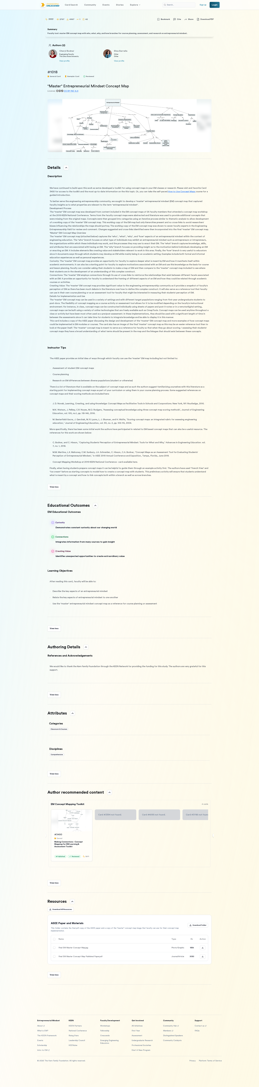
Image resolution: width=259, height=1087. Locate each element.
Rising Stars (74, 1036)
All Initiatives (137, 1026)
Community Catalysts (172, 1040)
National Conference (78, 1031)
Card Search (71, 5)
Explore (134, 5)
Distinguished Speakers (173, 1036)
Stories (120, 5)
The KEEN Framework (47, 1036)
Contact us (199, 1026)
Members (167, 1031)
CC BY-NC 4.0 (71, 91)
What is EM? (42, 1031)
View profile (64, 61)
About (40, 1026)
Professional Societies (141, 1045)
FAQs (197, 1031)
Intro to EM (42, 1050)
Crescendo (105, 1036)
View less (54, 487)
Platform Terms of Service (210, 1061)
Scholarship (42, 1045)
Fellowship (104, 1031)
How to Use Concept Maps (182, 191)
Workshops (105, 1026)
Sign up (203, 5)
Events (106, 5)
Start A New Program (141, 1050)
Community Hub (170, 1026)
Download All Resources (62, 909)
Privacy (192, 1061)
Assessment (137, 1036)
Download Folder (199, 925)
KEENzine (73, 1045)
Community (90, 5)
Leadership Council (77, 1040)
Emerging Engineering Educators (109, 1042)
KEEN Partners (75, 1026)
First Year (136, 1031)
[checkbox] (54, 939)
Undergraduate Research (142, 1040)
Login (214, 5)
